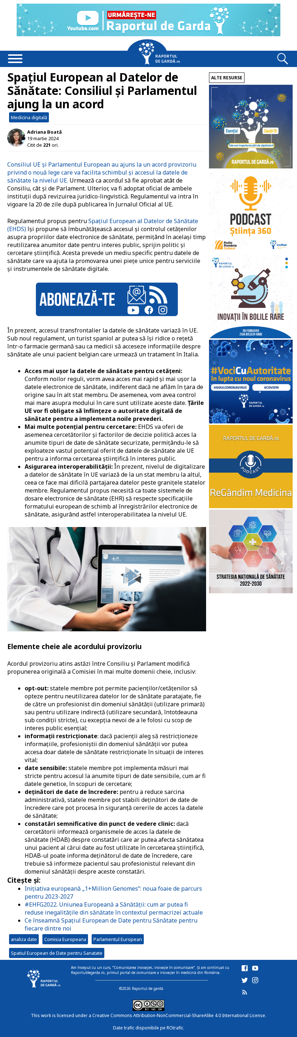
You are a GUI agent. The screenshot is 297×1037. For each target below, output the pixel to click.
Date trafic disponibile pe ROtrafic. (148, 1028)
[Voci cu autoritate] (251, 421)
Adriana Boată (44, 132)
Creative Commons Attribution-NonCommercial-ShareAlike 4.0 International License (178, 1015)
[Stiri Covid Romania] (251, 166)
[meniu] (15, 59)
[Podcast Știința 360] (251, 251)
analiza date (24, 939)
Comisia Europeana (65, 939)
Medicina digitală (29, 117)
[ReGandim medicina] (251, 506)
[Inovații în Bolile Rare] (251, 336)
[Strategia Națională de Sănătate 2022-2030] (251, 591)
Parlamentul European (117, 939)
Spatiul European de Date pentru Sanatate (57, 953)
